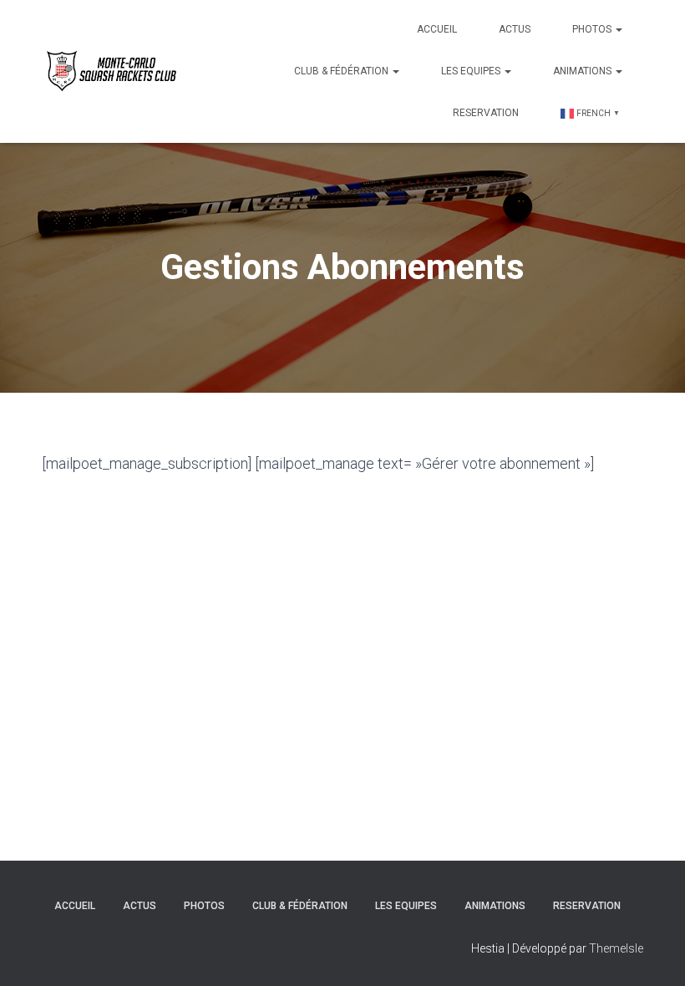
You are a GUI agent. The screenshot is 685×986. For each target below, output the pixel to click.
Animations (583, 71)
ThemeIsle (616, 948)
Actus (514, 29)
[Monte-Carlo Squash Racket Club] (109, 71)
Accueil (437, 29)
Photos (593, 29)
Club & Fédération (342, 71)
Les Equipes (472, 71)
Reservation (486, 113)
